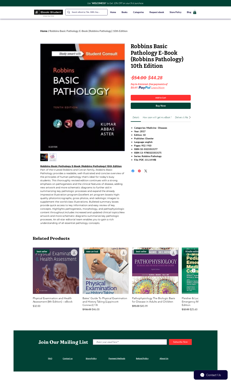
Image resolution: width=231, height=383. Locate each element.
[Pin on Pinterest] (139, 171)
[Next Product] (194, 271)
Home (44, 30)
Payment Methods (117, 358)
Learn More (158, 87)
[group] (115, 279)
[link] (136, 117)
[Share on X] (146, 171)
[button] (139, 12)
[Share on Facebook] (133, 171)
